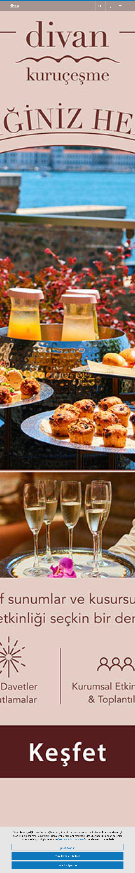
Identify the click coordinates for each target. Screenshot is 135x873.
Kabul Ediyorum (67, 865)
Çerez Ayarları (68, 847)
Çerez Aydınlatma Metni (70, 839)
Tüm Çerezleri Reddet (67, 856)
